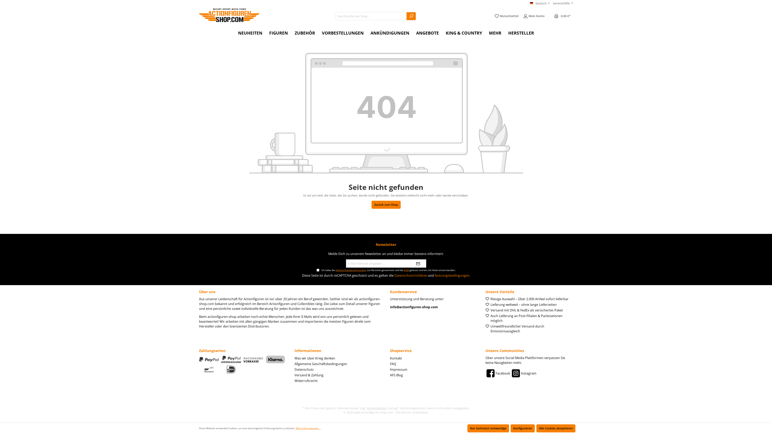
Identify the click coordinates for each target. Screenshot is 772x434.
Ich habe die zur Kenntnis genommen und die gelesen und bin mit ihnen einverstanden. (388, 270)
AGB (406, 270)
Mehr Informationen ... (308, 428)
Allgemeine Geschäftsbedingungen (321, 364)
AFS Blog (396, 375)
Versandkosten (377, 408)
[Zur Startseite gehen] (229, 15)
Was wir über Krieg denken (315, 358)
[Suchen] (411, 16)
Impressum (398, 369)
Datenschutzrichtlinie (410, 275)
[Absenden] (418, 263)
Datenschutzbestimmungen (351, 270)
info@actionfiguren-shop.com (414, 307)
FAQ (393, 364)
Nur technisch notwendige (488, 428)
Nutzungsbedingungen (452, 275)
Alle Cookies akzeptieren (556, 428)
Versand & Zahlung (309, 375)
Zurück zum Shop (386, 205)
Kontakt (396, 358)
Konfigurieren (522, 428)
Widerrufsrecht (306, 381)
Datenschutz (304, 369)
